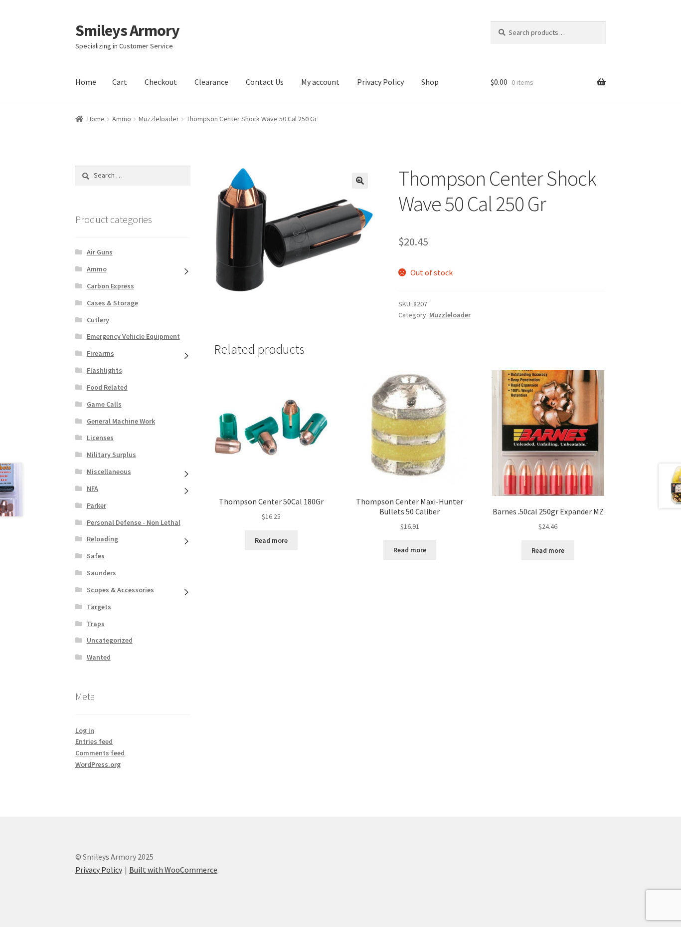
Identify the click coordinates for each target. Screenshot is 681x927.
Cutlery (98, 319)
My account (320, 82)
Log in (84, 730)
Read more (271, 540)
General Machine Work (121, 421)
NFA (92, 488)
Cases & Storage (112, 302)
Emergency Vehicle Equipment (133, 336)
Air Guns (100, 251)
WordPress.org (98, 764)
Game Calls (104, 404)
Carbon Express (110, 285)
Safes (96, 555)
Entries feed (94, 741)
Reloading (102, 538)
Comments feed (100, 752)
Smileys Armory (127, 30)
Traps (96, 623)
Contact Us (265, 82)
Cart (119, 82)
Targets (99, 606)
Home (85, 82)
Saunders (101, 572)
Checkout (161, 82)
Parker (96, 505)
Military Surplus (111, 454)
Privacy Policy (380, 82)
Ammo (121, 118)
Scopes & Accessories (120, 589)
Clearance (211, 82)
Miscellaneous (109, 471)
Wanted (99, 657)
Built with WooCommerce (173, 870)
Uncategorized (110, 640)
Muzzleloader (159, 118)
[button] (360, 181)
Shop (430, 82)
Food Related (107, 387)
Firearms (100, 353)
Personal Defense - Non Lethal (133, 522)
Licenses (100, 437)
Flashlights (104, 370)
